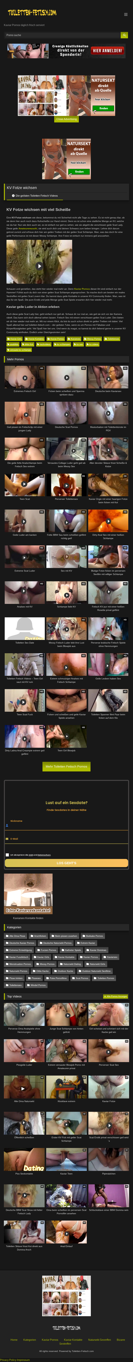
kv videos (93, 344)
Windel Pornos (38, 985)
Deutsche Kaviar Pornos (21, 943)
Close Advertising (66, 119)
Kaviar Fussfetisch (18, 957)
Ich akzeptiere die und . (30, 855)
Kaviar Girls (16, 339)
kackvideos (45, 344)
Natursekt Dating (72, 964)
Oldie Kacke (42, 971)
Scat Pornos (82, 978)
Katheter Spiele (73, 950)
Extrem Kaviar (88, 943)
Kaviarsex (75, 339)
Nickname (16, 821)
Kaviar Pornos (82, 289)
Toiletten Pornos (105, 978)
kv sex (80, 344)
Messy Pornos (94, 339)
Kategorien (29, 1339)
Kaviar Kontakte (36, 339)
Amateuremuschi (27, 228)
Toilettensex (113, 339)
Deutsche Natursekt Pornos (57, 943)
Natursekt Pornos (18, 971)
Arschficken (40, 936)
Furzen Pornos (48, 950)
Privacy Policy (8, 1360)
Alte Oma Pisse (17, 936)
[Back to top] (123, 1352)
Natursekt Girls (97, 964)
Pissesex (36, 978)
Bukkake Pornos (94, 936)
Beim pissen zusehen (66, 936)
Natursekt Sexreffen (99, 1339)
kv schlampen (63, 344)
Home (14, 1339)
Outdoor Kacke (65, 971)
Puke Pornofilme (58, 978)
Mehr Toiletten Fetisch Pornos (66, 766)
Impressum (23, 1360)
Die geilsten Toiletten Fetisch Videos (36, 195)
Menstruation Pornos (20, 964)
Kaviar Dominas (98, 950)
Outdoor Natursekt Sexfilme (96, 971)
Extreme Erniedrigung (20, 950)
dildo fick (29, 344)
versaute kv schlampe (20, 350)
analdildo (14, 344)
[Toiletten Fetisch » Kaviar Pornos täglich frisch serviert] (66, 13)
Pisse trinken (16, 978)
